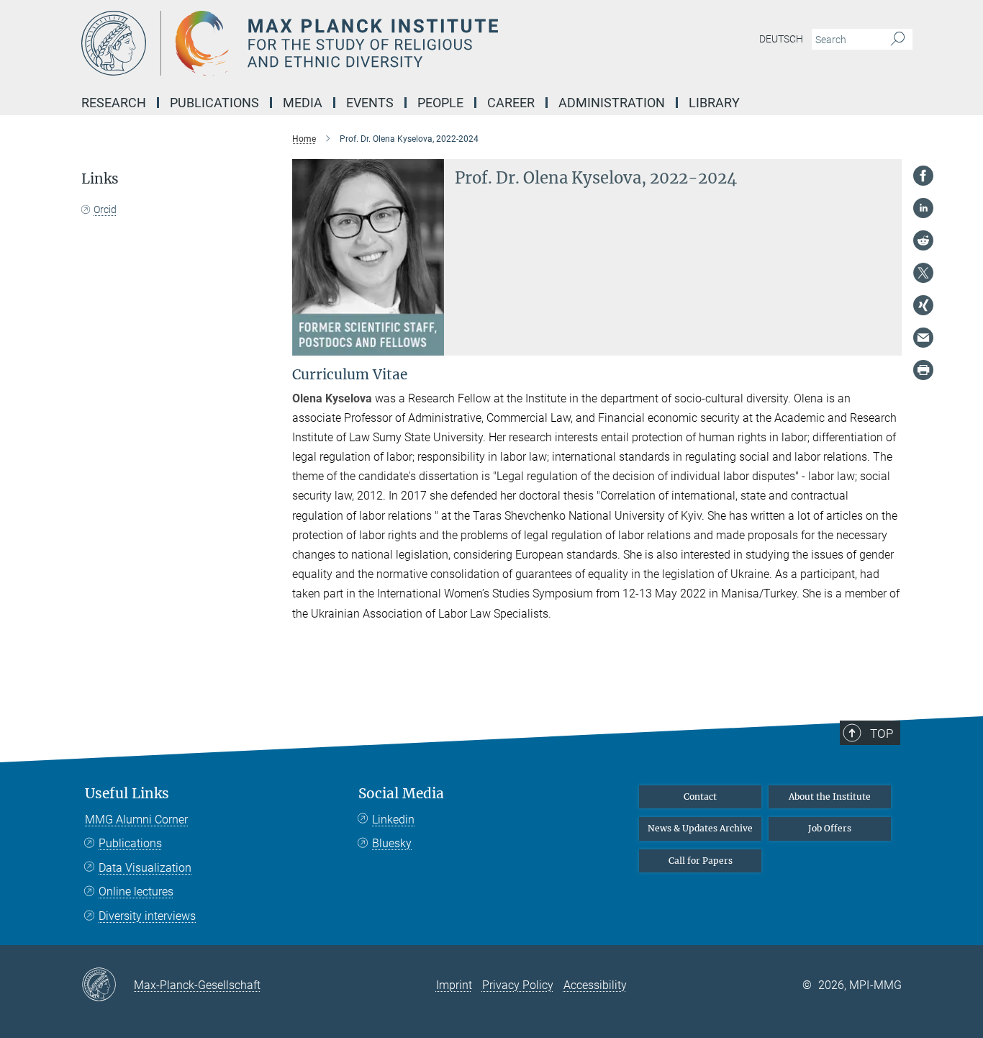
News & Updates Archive (700, 828)
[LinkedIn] (923, 208)
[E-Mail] (923, 337)
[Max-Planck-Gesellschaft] (107, 985)
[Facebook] (923, 175)
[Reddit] (923, 240)
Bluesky (392, 843)
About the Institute (830, 796)
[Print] (923, 370)
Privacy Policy (517, 985)
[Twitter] (923, 273)
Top (881, 733)
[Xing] (923, 305)
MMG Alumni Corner (136, 819)
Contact (700, 796)
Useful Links (127, 793)
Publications (130, 843)
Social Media (401, 793)
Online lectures (136, 891)
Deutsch (781, 39)
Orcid (105, 209)
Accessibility (595, 985)
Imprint (454, 985)
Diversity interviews (147, 916)
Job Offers (829, 828)
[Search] (897, 40)
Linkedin (393, 819)
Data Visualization (145, 868)
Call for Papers (701, 860)
